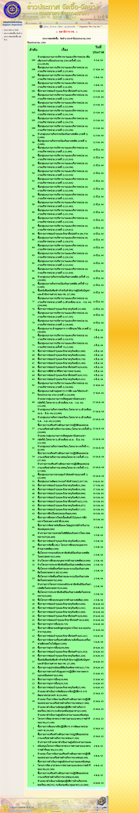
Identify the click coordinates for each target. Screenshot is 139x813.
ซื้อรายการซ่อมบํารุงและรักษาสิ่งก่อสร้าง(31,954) (62, 651)
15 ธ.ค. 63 (98, 673)
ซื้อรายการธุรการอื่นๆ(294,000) (53, 647)
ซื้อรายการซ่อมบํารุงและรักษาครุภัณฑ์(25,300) (61, 363)
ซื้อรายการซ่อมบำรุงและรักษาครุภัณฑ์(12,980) (61, 351)
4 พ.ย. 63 (98, 746)
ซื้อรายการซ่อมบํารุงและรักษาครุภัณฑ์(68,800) (61, 493)
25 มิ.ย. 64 (98, 157)
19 (33, 651)
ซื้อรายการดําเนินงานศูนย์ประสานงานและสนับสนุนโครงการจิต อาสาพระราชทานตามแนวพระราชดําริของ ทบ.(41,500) (64, 765)
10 (33, 701)
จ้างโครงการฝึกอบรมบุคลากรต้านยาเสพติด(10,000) (64, 560)
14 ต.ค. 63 (98, 783)
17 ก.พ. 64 (98, 485)
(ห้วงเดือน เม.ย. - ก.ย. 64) (78, 302)
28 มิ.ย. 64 (98, 149)
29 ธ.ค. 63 (98, 647)
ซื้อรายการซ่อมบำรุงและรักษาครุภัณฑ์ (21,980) (62, 309)
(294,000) (42, 305)
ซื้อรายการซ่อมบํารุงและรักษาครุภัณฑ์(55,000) (61, 497)
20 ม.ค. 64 (98, 604)
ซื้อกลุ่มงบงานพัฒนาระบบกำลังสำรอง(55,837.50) (62, 481)
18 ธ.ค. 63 (98, 661)
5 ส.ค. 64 (98, 77)
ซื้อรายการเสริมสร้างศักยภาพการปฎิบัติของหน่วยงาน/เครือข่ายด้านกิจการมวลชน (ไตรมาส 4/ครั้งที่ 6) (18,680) (64, 429)
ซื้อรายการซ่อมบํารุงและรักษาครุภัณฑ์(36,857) (61, 505)
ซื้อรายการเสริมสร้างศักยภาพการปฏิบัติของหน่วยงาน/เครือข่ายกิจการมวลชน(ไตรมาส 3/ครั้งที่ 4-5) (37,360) (63, 457)
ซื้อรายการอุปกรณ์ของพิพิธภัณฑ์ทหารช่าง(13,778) (63, 667)
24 (33, 624)
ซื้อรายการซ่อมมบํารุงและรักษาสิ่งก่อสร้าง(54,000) (63, 620)
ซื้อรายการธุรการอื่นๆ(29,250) (53, 683)
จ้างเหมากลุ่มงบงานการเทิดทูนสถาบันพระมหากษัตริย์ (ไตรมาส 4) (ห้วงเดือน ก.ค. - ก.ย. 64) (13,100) (62, 402)
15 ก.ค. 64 (98, 91)
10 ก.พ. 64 (98, 493)
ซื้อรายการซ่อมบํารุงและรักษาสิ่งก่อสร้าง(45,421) (62, 636)
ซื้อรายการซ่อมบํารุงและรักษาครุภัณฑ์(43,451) (61, 379)
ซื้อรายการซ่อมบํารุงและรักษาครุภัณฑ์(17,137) (61, 509)
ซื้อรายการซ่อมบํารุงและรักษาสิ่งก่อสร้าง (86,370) (63, 233)
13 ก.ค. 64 (98, 97)
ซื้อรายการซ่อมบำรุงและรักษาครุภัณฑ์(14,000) (61, 355)
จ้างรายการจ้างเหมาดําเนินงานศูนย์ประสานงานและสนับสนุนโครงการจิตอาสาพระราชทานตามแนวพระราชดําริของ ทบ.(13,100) (64, 746)
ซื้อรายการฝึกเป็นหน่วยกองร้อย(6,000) (57, 513)
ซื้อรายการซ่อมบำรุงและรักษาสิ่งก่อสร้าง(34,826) (62, 367)
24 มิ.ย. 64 (98, 233)
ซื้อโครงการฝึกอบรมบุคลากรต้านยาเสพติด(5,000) (63, 600)
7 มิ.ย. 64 (98, 330)
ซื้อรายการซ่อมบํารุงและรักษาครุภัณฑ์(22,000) (61, 541)
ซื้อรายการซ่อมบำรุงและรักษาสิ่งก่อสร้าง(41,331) (62, 375)
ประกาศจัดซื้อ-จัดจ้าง (13, 33)
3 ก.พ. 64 (98, 527)
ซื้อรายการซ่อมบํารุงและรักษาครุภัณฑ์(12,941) (61, 608)
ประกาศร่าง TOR (11, 30)
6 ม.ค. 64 (98, 636)
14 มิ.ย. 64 (98, 292)
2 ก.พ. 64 (98, 547)
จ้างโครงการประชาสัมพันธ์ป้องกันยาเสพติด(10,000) (64, 564)
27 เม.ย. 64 (98, 402)
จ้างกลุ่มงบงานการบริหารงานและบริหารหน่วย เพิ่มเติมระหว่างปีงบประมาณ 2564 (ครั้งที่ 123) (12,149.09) (64, 60)
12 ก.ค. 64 (98, 135)
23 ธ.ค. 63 (98, 655)
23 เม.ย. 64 (98, 419)
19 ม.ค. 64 (98, 616)
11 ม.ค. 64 (98, 630)
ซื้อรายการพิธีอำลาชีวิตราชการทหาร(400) (59, 371)
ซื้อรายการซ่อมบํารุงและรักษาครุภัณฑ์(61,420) (61, 655)
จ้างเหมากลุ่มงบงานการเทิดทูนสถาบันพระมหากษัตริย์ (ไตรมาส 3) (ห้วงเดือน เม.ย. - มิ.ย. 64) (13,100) (62, 439)
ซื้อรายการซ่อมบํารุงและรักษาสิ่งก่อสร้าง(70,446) (62, 91)
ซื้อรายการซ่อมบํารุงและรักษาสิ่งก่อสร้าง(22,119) (62, 501)
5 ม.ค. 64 (98, 641)
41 (33, 527)
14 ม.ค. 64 (98, 620)
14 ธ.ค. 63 (98, 683)
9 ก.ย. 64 (98, 60)
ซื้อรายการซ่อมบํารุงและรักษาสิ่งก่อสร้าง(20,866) (62, 616)
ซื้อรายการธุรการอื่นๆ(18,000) (53, 679)
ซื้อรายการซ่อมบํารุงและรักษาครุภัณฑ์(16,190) (61, 489)
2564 (43, 42)
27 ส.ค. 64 (98, 69)
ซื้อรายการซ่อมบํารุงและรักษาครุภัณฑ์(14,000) (61, 604)
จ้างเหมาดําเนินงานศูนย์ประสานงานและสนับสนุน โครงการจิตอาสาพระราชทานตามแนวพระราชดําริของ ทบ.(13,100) (64, 719)
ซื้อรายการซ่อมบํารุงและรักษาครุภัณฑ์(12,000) (61, 612)
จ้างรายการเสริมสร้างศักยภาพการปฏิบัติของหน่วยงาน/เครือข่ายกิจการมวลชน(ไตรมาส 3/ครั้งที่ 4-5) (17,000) (63, 467)
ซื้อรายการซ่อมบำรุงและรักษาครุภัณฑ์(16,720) (61, 359)
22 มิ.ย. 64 (98, 278)
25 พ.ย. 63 (98, 693)
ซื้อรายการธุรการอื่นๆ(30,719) (53, 624)
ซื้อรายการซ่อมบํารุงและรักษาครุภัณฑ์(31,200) (61, 485)
